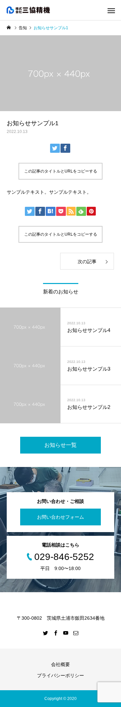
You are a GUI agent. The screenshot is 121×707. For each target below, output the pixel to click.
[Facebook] (55, 632)
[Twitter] (45, 632)
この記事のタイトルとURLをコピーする (60, 171)
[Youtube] (65, 632)
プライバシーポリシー (60, 675)
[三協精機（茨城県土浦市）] (34, 10)
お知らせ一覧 (60, 445)
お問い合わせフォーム (60, 517)
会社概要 (60, 664)
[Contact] (75, 632)
